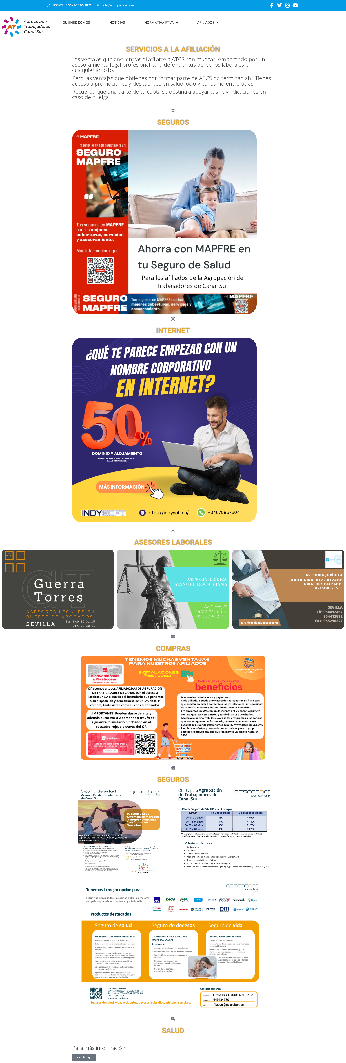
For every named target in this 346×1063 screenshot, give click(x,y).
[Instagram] (287, 5)
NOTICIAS (117, 22)
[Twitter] (279, 5)
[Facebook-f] (271, 5)
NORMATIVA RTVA (159, 22)
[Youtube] (295, 5)
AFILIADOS (206, 22)
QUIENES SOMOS (76, 22)
